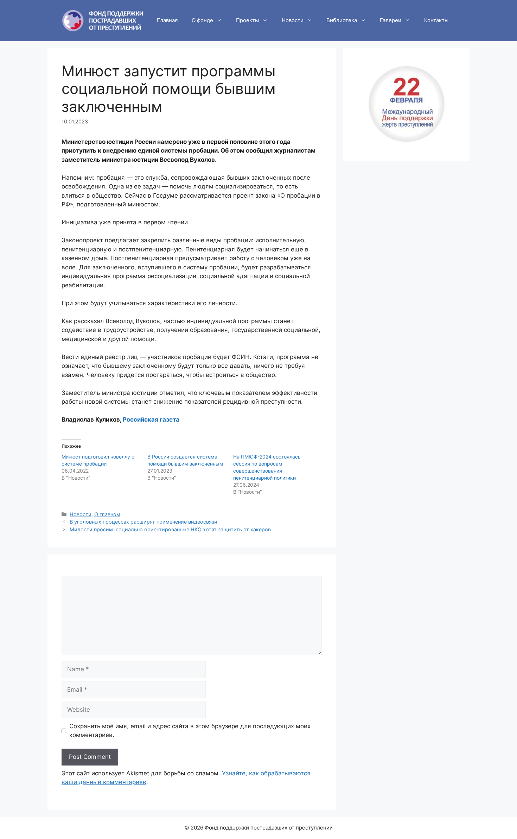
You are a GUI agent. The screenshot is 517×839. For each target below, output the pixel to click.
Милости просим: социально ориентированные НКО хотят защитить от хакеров (170, 529)
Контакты (436, 20)
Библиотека (341, 20)
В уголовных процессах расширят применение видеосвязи (143, 522)
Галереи (390, 20)
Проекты (247, 20)
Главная (167, 20)
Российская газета (151, 419)
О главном (107, 514)
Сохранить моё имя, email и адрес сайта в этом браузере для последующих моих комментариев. (190, 731)
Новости (293, 20)
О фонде (202, 20)
